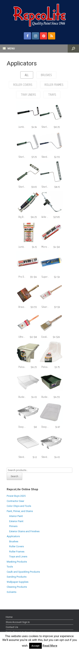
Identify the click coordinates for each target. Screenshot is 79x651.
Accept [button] (35, 645)
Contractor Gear (15, 501)
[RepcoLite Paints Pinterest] (43, 35)
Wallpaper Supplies (17, 581)
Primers (13, 526)
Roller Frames (16, 551)
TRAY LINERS (28, 94)
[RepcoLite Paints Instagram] (35, 35)
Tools (10, 566)
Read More (50, 645)
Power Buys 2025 (16, 495)
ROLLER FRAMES (53, 85)
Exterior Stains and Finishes (24, 531)
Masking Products (17, 561)
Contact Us (12, 627)
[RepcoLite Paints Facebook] (27, 35)
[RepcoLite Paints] (39, 15)
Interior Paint (16, 516)
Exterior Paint (16, 521)
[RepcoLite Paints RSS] (51, 35)
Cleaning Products (17, 586)
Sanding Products (16, 576)
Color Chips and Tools (19, 506)
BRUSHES (46, 75)
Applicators (13, 536)
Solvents (11, 592)
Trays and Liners (18, 556)
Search (14, 476)
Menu (11, 48)
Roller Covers (16, 546)
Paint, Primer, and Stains (20, 511)
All (27, 75)
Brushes (13, 541)
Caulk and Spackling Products (23, 571)
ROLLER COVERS (22, 85)
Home (9, 617)
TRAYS (52, 94)
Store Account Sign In (18, 622)
